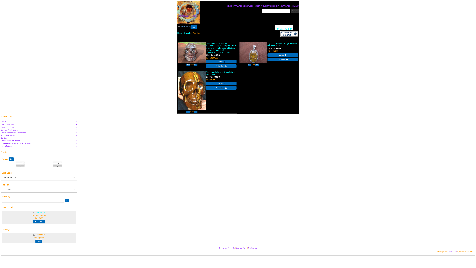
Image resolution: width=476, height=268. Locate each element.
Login (194, 27)
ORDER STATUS (260, 6)
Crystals (187, 33)
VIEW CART (295, 6)
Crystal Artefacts (7, 127)
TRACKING (271, 6)
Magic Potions (6, 146)
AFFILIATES (238, 6)
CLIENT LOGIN (248, 6)
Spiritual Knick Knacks (9, 130)
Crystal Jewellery (7, 124)
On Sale (4, 138)
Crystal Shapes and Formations (13, 133)
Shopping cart (40, 212)
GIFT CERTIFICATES (283, 6)
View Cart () (285, 29)
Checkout (39, 222)
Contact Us (252, 248)
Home (179, 33)
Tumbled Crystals (8, 135)
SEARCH (230, 6)
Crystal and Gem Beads (10, 141)
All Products (230, 248)
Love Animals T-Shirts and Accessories (16, 143)
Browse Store (241, 248)
